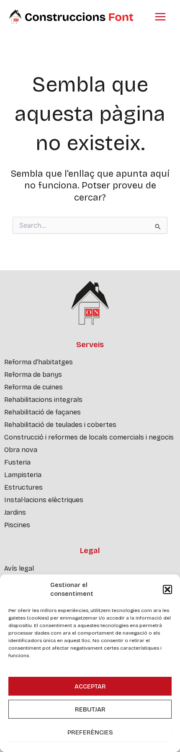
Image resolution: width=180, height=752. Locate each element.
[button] (167, 589)
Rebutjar (90, 709)
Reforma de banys (33, 375)
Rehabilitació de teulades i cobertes (60, 425)
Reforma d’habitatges (38, 362)
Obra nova (20, 450)
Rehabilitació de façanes (42, 412)
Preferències (90, 732)
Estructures (23, 487)
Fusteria (17, 462)
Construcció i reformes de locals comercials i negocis (89, 437)
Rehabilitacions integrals (43, 400)
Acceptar (90, 686)
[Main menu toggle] (160, 16)
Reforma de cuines (33, 387)
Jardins (15, 512)
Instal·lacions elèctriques (43, 500)
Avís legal (19, 568)
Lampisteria (22, 475)
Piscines (17, 525)
